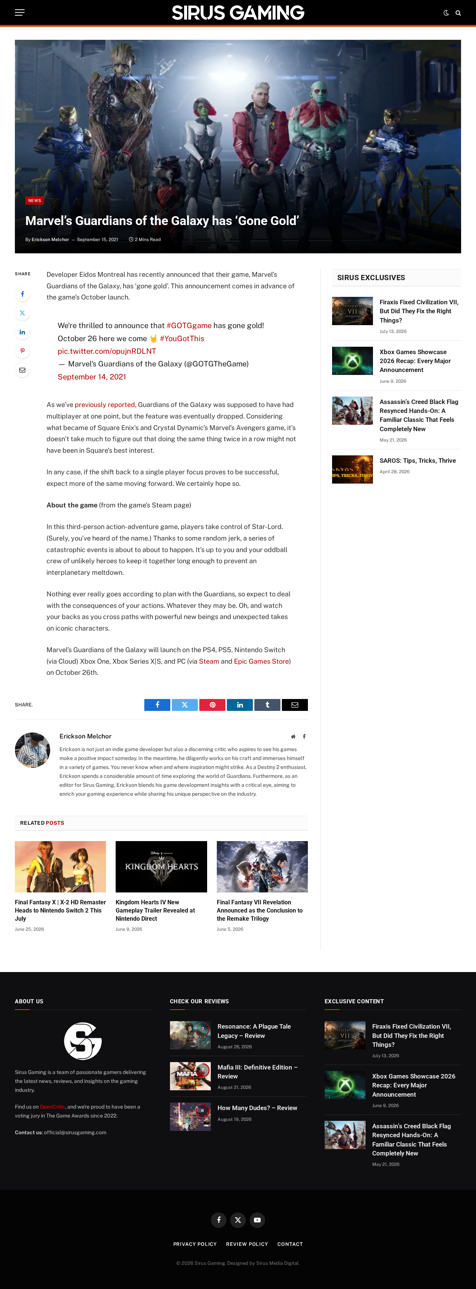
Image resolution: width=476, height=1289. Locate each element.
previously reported (105, 404)
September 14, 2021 (92, 376)
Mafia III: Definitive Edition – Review (258, 1072)
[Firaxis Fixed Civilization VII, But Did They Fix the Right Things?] (352, 311)
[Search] (457, 12)
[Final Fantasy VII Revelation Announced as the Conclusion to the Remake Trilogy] (262, 866)
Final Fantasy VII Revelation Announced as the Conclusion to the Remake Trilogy (260, 910)
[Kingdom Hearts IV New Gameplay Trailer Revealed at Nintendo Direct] (161, 866)
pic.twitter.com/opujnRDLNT (107, 351)
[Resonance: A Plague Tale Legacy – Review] (190, 1035)
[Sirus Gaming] (238, 12)
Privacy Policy (195, 1244)
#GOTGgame (189, 325)
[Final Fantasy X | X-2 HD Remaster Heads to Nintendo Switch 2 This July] (60, 866)
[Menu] (20, 12)
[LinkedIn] (22, 331)
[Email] (22, 369)
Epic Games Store (261, 661)
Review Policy (247, 1244)
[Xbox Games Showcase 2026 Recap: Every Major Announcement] (352, 361)
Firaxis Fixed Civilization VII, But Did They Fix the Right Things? (419, 311)
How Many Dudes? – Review (258, 1108)
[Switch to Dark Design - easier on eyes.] (446, 13)
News (34, 200)
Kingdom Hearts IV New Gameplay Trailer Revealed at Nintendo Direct (155, 910)
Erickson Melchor (50, 239)
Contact (290, 1244)
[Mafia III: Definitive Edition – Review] (190, 1076)
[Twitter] (22, 312)
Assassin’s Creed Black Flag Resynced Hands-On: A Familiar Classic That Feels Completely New (419, 415)
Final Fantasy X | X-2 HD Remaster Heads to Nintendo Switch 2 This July (60, 910)
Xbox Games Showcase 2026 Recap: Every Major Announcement (415, 361)
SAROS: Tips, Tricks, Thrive (418, 460)
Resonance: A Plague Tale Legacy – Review (254, 1031)
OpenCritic (52, 1107)
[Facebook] (22, 293)
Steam (209, 661)
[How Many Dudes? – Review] (190, 1117)
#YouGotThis (182, 338)
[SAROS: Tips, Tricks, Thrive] (352, 469)
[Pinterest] (22, 350)
